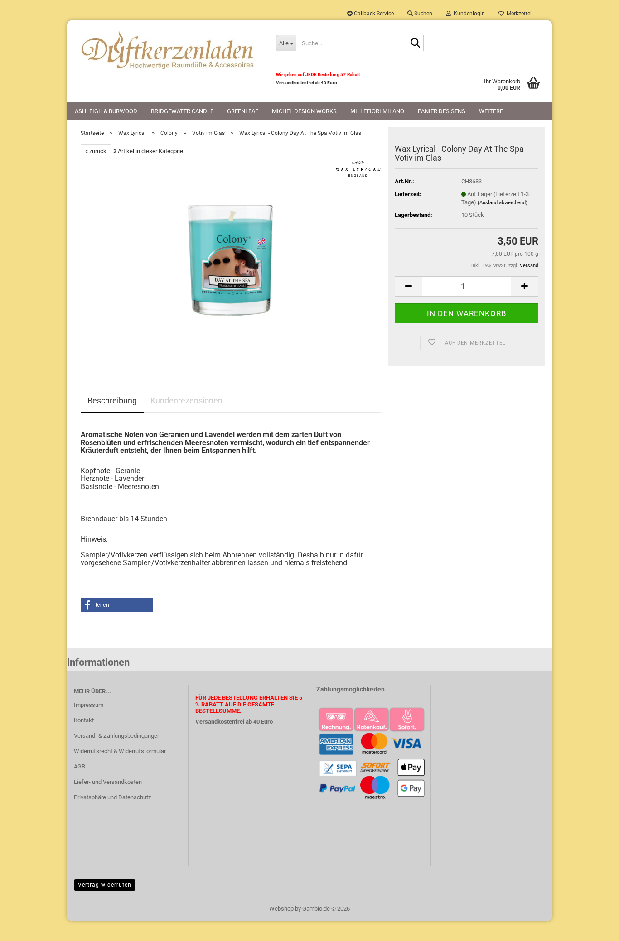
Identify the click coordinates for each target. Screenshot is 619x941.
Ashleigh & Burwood (106, 111)
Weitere (491, 111)
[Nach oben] (594, 927)
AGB (79, 766)
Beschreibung (112, 400)
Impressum (88, 704)
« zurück (95, 151)
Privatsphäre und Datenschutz (112, 797)
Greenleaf (242, 111)
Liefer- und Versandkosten (108, 781)
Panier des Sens (441, 111)
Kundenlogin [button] (468, 13)
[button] (408, 286)
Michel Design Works (304, 111)
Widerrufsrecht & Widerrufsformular (120, 751)
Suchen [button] (422, 13)
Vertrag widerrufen (104, 885)
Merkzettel (518, 13)
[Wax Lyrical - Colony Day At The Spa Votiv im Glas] (230, 259)
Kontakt (84, 720)
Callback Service (373, 13)
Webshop (281, 908)
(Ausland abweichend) (502, 203)
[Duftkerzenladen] (168, 49)
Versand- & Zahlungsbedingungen (117, 735)
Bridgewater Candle (182, 111)
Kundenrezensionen (186, 400)
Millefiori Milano (377, 111)
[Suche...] (415, 43)
